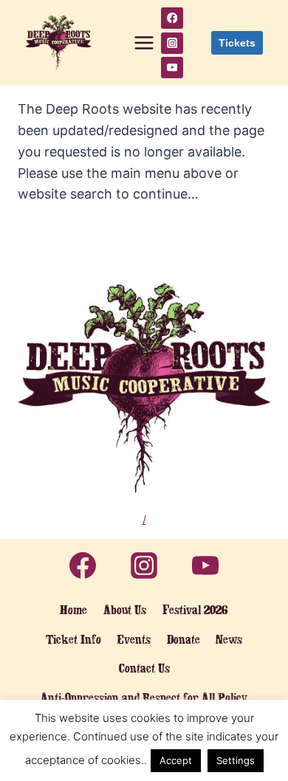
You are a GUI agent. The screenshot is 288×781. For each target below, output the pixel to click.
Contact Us (144, 668)
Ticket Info (73, 639)
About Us (124, 609)
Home (73, 609)
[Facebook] (171, 18)
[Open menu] (144, 43)
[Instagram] (171, 43)
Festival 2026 (195, 609)
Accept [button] (176, 760)
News (229, 639)
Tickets (237, 43)
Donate (183, 639)
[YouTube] (171, 67)
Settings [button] (235, 760)
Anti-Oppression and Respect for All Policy (144, 697)
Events (134, 639)
